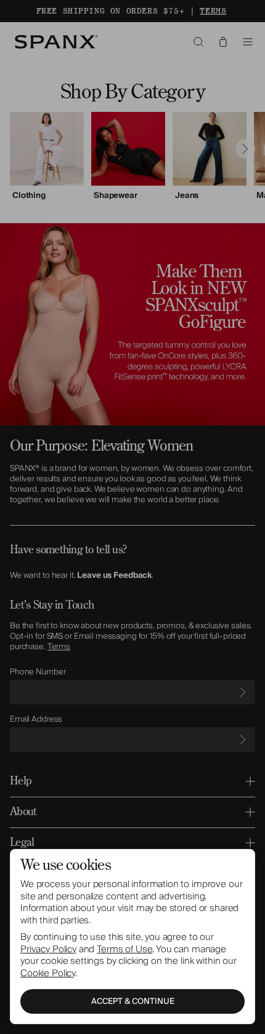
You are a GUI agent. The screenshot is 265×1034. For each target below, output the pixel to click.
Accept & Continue (132, 1001)
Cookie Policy (47, 973)
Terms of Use (124, 949)
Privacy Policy (48, 949)
